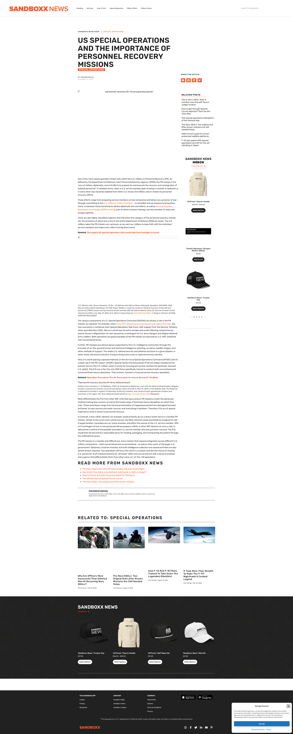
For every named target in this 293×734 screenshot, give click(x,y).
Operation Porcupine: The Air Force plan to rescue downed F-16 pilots (122, 377)
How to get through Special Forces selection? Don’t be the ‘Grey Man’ (196, 111)
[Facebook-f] (191, 727)
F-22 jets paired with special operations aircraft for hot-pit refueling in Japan (196, 143)
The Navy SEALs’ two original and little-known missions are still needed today (197, 127)
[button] (288, 706)
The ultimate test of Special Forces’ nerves (102, 478)
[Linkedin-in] (201, 727)
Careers (150, 704)
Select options (198, 210)
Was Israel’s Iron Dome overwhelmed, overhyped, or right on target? (114, 472)
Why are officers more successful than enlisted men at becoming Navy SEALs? (92, 579)
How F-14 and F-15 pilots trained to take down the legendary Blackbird (163, 573)
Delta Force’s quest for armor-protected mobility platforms (196, 135)
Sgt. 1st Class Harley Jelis (139, 394)
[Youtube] (206, 727)
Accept (262, 724)
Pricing (82, 704)
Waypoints (83, 707)
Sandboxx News (119, 704)
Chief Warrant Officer (143, 313)
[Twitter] (196, 727)
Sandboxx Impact (119, 707)
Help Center (151, 700)
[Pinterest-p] (211, 727)
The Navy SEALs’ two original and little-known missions (108, 481)
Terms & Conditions (154, 707)
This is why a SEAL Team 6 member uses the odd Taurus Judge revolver (195, 102)
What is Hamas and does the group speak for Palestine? (108, 475)
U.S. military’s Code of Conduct (118, 203)
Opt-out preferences (258, 729)
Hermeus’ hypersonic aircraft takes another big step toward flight (113, 469)
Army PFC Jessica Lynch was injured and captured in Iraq (143, 324)
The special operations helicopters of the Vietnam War (198, 119)
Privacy (268, 729)
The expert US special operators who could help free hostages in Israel (123, 232)
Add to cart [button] (198, 259)
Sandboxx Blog (118, 700)
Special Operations (113, 32)
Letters (82, 700)
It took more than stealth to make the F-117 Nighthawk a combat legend (198, 575)
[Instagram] (185, 727)
